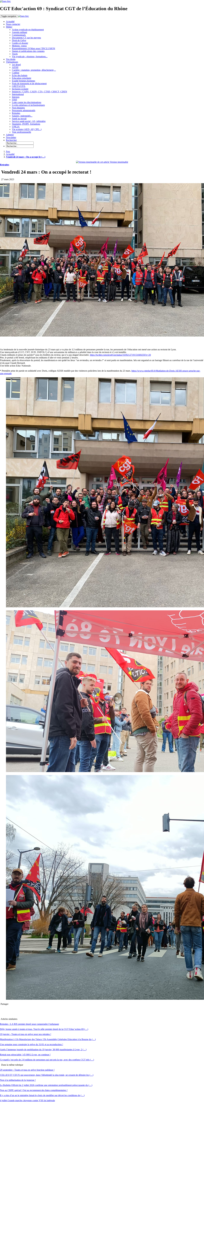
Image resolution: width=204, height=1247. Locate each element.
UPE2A (16, 126)
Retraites (16, 113)
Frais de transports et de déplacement (29, 83)
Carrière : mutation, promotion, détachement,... (34, 70)
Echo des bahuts (19, 75)
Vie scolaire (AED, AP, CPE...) (27, 129)
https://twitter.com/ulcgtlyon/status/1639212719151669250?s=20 (120, 355)
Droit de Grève (19, 40)
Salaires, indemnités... (22, 116)
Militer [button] (9, 27)
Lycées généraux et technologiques (28, 105)
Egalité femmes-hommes (23, 81)
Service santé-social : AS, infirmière (29, 121)
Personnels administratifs (23, 110)
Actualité (10, 21)
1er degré (16, 64)
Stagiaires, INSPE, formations (26, 124)
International (18, 94)
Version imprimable (118, 162)
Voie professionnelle (21, 132)
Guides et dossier (20, 43)
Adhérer (10, 134)
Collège (15, 72)
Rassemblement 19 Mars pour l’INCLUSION (33, 48)
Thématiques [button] (12, 62)
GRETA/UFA (18, 86)
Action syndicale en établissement (28, 29)
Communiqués (19, 35)
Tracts (15, 54)
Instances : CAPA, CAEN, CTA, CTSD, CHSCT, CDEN (39, 91)
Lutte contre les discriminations (26, 102)
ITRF (14, 99)
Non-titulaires (18, 107)
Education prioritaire (21, 78)
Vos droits (10, 59)
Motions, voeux (19, 45)
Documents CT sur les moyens (26, 37)
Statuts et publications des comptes (28, 51)
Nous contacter (13, 24)
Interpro (15, 97)
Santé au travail (19, 118)
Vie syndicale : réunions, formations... (29, 56)
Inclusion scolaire (20, 89)
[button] (11, 140)
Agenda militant (19, 32)
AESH (15, 67)
